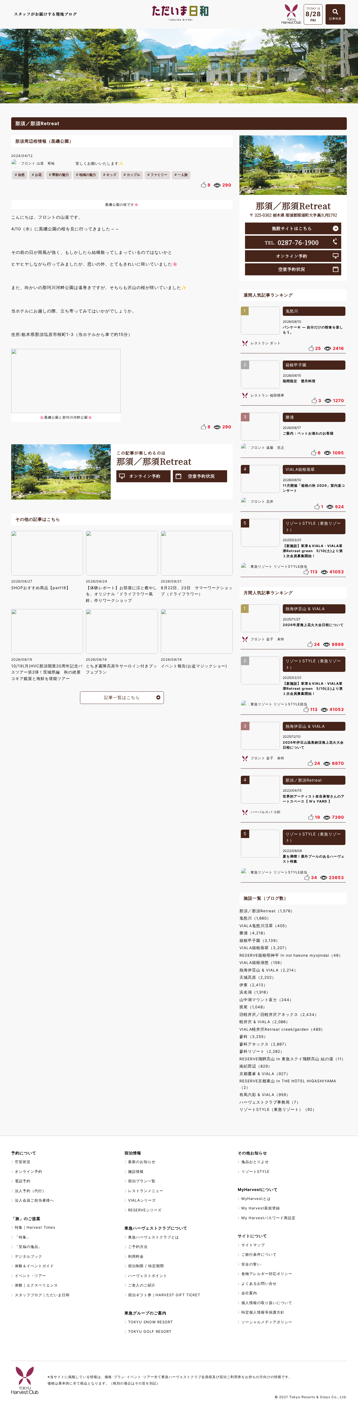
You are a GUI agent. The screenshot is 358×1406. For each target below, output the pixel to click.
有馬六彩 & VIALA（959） (264, 1094)
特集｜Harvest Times (35, 1227)
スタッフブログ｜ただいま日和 (42, 1295)
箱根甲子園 (296, 364)
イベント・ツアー (30, 1275)
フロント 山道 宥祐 (38, 163)
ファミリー (158, 175)
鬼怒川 (292, 311)
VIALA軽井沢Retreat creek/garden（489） (282, 1029)
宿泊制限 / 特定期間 (146, 1266)
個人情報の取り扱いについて (266, 1302)
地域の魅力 (87, 175)
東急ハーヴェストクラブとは (153, 1237)
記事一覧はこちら (122, 697)
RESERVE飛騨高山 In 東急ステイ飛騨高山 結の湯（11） (292, 1059)
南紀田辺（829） (255, 1066)
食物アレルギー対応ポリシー (266, 1273)
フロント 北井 (262, 501)
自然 (21, 175)
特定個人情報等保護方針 (262, 1312)
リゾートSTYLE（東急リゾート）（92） (278, 1109)
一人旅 (183, 175)
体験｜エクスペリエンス (36, 1285)
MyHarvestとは (256, 1198)
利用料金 (136, 1256)
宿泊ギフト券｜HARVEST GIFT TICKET (164, 1295)
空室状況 (22, 1161)
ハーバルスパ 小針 (266, 812)
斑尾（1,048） (253, 1007)
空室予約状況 (201, 476)
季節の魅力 (60, 175)
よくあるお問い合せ (259, 1283)
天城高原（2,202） (257, 977)
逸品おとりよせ (255, 1161)
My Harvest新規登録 (260, 1208)
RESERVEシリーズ (145, 1210)
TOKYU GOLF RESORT (149, 1331)
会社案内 (249, 1293)
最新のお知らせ (142, 1161)
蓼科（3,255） (253, 1036)
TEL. (292, 242)
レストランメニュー (145, 1190)
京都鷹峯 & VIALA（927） (264, 1073)
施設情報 (136, 1171)
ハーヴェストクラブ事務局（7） (270, 1102)
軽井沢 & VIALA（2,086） (264, 1022)
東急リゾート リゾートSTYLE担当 (279, 566)
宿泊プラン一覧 (142, 1181)
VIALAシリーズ (142, 1200)
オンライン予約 (145, 476)
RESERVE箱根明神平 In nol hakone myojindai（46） (291, 955)
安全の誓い (251, 1264)
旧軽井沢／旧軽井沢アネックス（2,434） (279, 1014)
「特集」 (22, 1237)
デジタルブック (28, 1256)
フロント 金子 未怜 (267, 639)
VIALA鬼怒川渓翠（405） (264, 925)
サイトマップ (253, 1245)
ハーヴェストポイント (147, 1275)
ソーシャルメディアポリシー (266, 1322)
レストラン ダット (266, 343)
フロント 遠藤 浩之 (267, 447)
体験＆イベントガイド (34, 1266)
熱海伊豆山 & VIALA (305, 608)
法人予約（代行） (30, 1190)
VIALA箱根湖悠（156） (261, 962)
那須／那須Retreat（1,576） (267, 911)
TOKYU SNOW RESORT (150, 1322)
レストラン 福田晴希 (267, 395)
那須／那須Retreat (304, 780)
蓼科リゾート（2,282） (261, 1051)
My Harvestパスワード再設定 (268, 1218)
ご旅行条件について (259, 1254)
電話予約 (22, 1181)
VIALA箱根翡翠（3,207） (264, 948)
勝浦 (290, 417)
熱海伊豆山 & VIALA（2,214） (268, 970)
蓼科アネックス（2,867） (264, 1044)
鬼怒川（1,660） (255, 918)
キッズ (111, 175)
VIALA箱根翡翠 (300, 469)
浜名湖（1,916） (254, 992)
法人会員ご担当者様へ (34, 1200)
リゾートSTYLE (255, 1171)
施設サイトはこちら (292, 228)
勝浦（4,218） (253, 933)
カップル (133, 175)
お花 (38, 175)
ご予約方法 (138, 1246)
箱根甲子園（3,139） (259, 940)
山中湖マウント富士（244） (266, 999)
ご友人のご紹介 (142, 1285)
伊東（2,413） (253, 985)
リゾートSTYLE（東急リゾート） (313, 526)
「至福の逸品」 (28, 1246)
